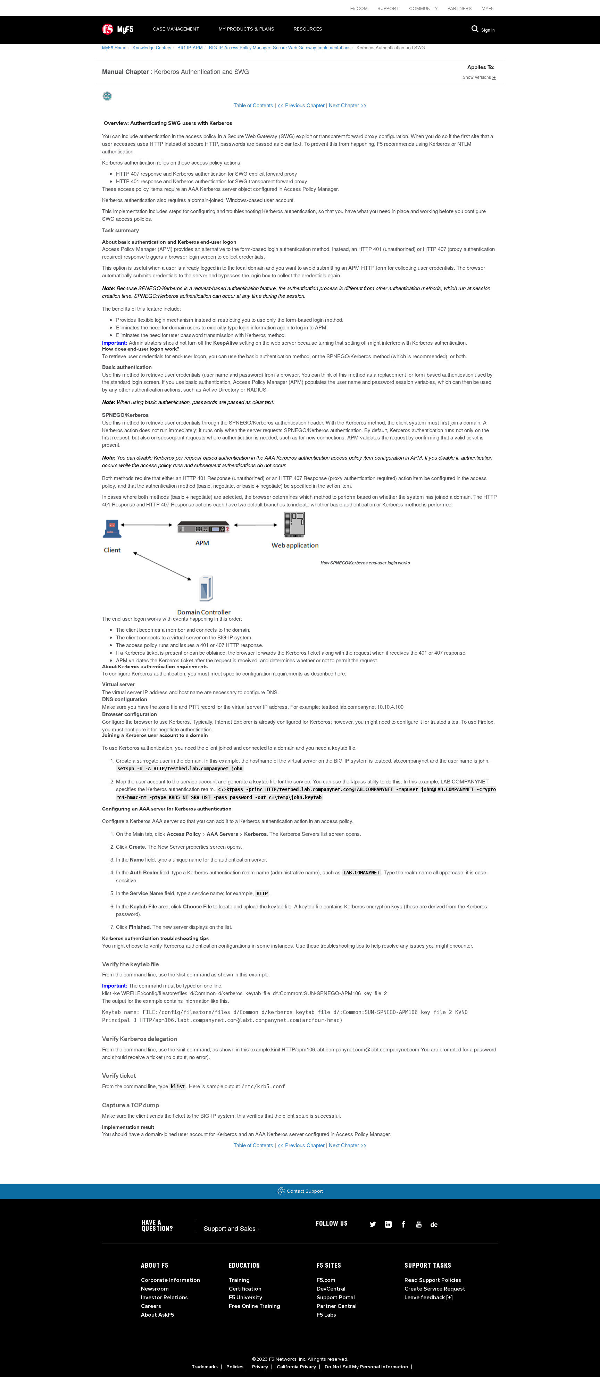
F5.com (359, 8)
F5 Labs (326, 1314)
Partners (460, 8)
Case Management (176, 29)
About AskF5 (157, 1314)
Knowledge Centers (152, 47)
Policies (234, 1367)
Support (389, 8)
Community (424, 8)
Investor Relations (164, 1297)
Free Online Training (254, 1306)
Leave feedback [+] (428, 1297)
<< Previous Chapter (301, 105)
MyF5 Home (114, 47)
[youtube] (416, 1223)
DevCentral (331, 1288)
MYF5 (488, 8)
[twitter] (370, 1223)
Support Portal (336, 1297)
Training (239, 1280)
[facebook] (400, 1223)
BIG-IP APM (190, 47)
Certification (245, 1288)
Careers (151, 1306)
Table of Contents (254, 105)
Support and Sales (232, 1228)
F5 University (245, 1297)
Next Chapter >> (348, 105)
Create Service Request (435, 1288)
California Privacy (296, 1367)
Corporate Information (170, 1280)
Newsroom (155, 1288)
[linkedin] (385, 1223)
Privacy (260, 1367)
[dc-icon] (431, 1223)
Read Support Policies (433, 1280)
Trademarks (205, 1367)
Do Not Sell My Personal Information (366, 1367)
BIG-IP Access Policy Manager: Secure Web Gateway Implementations (279, 47)
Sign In (488, 30)
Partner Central (337, 1306)
